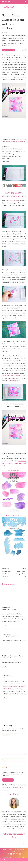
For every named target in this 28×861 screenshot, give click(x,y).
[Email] (20, 854)
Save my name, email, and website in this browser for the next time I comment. (13, 774)
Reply (4, 625)
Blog (14, 851)
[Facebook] (3, 2)
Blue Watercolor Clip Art (14, 515)
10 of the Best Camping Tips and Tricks (6, 572)
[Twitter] (6, 2)
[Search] (24, 843)
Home (4, 849)
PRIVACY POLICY (20, 849)
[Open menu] (25, 7)
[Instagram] (9, 2)
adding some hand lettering (11, 375)
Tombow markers (13, 200)
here (18, 358)
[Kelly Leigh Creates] (9, 7)
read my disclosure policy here (15, 141)
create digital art (15, 380)
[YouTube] (17, 854)
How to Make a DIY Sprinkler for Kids (21, 572)
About (11, 849)
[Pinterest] (14, 854)
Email (4, 768)
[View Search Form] (25, 2)
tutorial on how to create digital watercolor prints (14, 463)
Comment (6, 735)
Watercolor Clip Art (14, 470)
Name (4, 760)
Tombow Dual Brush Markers (10, 149)
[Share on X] (7, 50)
